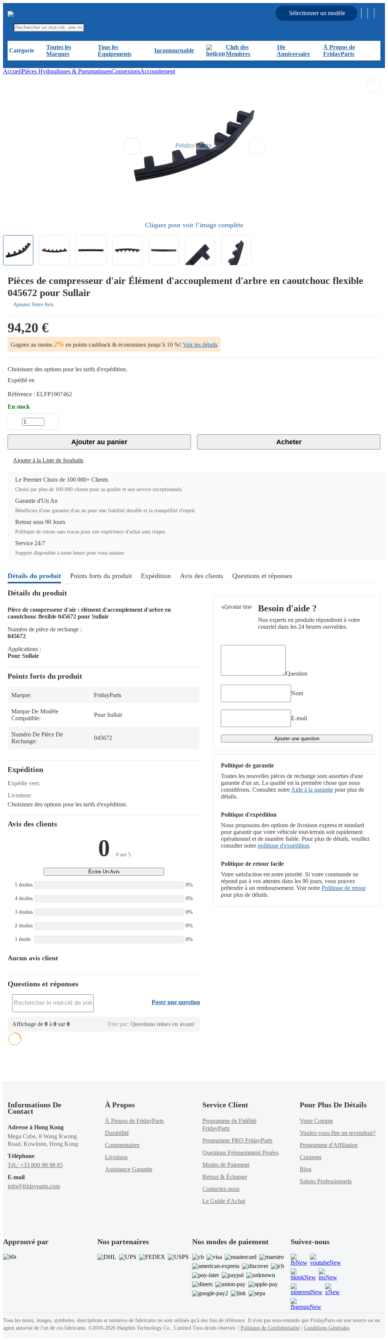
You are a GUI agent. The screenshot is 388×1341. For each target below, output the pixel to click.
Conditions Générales (326, 1328)
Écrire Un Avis (104, 871)
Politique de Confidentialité (270, 1328)
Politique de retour (344, 888)
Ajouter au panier (99, 442)
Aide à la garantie (312, 789)
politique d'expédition (283, 845)
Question (296, 673)
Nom (297, 693)
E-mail (299, 718)
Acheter (289, 442)
